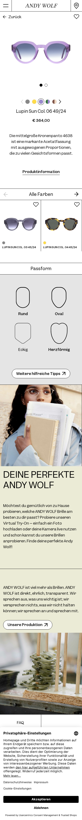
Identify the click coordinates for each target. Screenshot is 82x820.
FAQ (20, 722)
